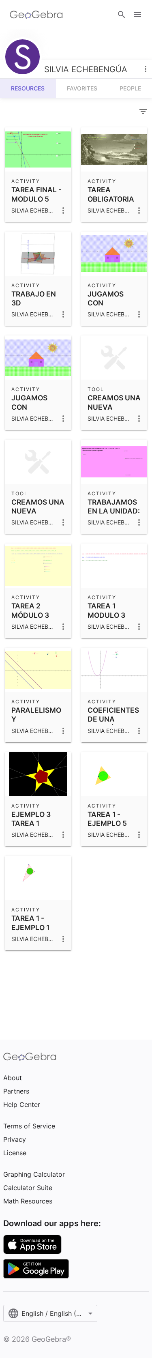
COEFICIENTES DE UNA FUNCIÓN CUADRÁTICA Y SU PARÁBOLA (113, 733)
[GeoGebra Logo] (36, 15)
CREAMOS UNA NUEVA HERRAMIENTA (37, 511)
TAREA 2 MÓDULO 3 (30, 610)
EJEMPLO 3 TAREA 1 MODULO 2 (31, 823)
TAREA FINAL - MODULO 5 (36, 194)
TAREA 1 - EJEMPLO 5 (107, 818)
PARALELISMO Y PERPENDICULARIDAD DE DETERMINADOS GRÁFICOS (49, 733)
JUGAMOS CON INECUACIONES (114, 303)
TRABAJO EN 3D (33, 298)
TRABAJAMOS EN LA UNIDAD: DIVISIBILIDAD (114, 511)
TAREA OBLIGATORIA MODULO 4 (111, 198)
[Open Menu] (137, 14)
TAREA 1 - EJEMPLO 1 (30, 922)
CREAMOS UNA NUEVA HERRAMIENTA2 (115, 406)
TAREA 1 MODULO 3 (106, 610)
